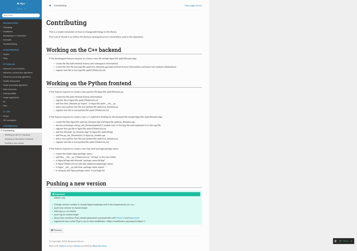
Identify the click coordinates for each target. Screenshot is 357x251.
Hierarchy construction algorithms (18, 73)
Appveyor (134, 218)
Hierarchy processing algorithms (17, 77)
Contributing (8, 131)
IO (4, 102)
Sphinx (62, 246)
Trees (5, 58)
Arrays (6, 116)
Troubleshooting (10, 44)
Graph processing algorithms (15, 85)
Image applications (11, 97)
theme (77, 246)
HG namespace (9, 120)
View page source (193, 5)
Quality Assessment (11, 81)
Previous (57, 230)
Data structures (10, 89)
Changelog (7, 27)
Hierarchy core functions (14, 69)
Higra (22, 4)
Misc (5, 106)
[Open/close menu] (1, 27)
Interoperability (9, 93)
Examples (7, 40)
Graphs (6, 54)
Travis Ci (120, 218)
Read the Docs (100, 246)
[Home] (50, 5)
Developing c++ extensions (14, 36)
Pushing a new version (14, 143)
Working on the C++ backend (17, 135)
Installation (8, 32)
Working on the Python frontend (19, 139)
